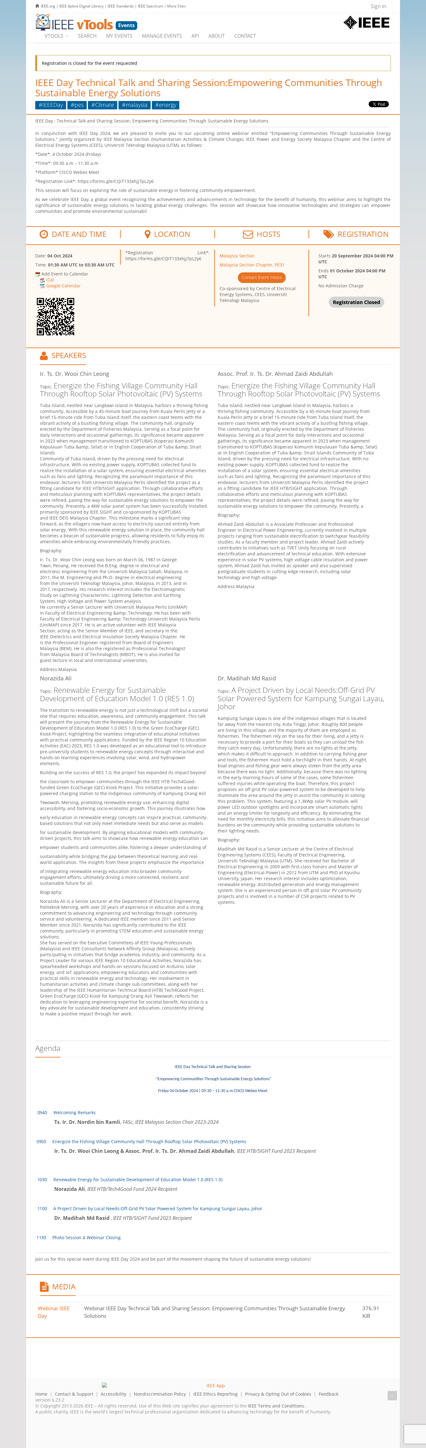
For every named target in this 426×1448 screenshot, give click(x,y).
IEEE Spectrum (150, 6)
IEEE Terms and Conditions (276, 1406)
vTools (54, 35)
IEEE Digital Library (81, 6)
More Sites (176, 6)
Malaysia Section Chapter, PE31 (252, 265)
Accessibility (113, 1394)
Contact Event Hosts (262, 277)
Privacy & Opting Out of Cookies (278, 1394)
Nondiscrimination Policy (160, 1394)
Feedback (328, 1394)
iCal (50, 280)
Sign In (378, 6)
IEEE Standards (121, 6)
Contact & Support (74, 1394)
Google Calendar (63, 286)
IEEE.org (48, 6)
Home (41, 1394)
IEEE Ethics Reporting (215, 1394)
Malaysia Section (237, 256)
